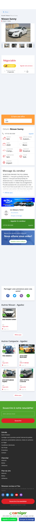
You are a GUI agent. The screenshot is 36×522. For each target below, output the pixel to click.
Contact (3, 453)
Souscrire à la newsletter (18, 501)
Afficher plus (18, 335)
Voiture (8, 15)
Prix (6, 119)
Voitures (3, 460)
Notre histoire (5, 435)
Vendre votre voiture (18, 242)
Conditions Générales (8, 445)
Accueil (3, 15)
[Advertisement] (18, 95)
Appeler (31, 134)
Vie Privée (4, 447)
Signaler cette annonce (26, 66)
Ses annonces (14, 212)
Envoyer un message (16, 215)
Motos (3, 463)
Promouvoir (11, 66)
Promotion (4, 450)
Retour (6, 12)
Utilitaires (4, 465)
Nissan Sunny (14, 15)
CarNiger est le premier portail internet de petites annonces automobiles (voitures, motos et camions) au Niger (17, 440)
